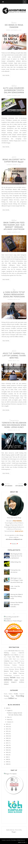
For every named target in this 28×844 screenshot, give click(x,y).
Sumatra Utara (8, 673)
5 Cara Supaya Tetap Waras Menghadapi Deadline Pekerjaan (14, 294)
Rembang (19, 667)
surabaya (21, 682)
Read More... (6, 75)
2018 (7, 740)
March (9, 719)
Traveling (20, 696)
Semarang (11, 669)
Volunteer (6, 698)
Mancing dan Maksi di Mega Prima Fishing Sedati (16, 596)
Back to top (21, 842)
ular (16, 698)
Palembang (6, 665)
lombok (22, 680)
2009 (7, 761)
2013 (7, 752)
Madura (16, 661)
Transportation (14, 420)
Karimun (6, 659)
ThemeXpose (13, 840)
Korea (18, 659)
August (9, 710)
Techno (6, 696)
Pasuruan (21, 665)
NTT (19, 663)
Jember (22, 657)
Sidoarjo (17, 669)
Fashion (10, 693)
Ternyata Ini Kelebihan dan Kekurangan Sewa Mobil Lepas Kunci (14, 425)
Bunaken (14, 652)
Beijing (22, 650)
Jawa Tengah (7, 657)
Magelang (22, 661)
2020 (7, 736)
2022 (7, 731)
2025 (7, 724)
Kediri (10, 659)
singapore (14, 682)
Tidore (22, 675)
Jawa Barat (21, 654)
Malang (6, 663)
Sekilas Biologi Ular (15, 562)
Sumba (15, 673)
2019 (7, 738)
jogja (16, 680)
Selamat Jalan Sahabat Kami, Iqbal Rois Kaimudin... (16, 604)
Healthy (16, 693)
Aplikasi (14, 86)
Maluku (11, 663)
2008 (7, 764)
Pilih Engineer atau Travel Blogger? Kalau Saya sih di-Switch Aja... (16, 580)
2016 (7, 745)
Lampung (6, 661)
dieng (22, 677)
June (8, 717)
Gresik (12, 654)
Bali (9, 650)
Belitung (6, 652)
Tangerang (21, 673)
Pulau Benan (13, 667)
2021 (7, 733)
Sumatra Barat (8, 671)
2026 (7, 708)
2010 (7, 759)
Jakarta (16, 654)
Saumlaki (6, 669)
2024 (7, 726)
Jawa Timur (15, 657)
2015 (7, 747)
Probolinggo (7, 667)
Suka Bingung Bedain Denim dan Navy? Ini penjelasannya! (16, 556)
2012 (7, 754)
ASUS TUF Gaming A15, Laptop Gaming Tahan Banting (14, 355)
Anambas (6, 650)
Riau (23, 667)
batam (12, 677)
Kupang (22, 659)
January (9, 722)
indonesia (8, 680)
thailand (6, 684)
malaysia (6, 682)
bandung (6, 677)
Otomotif (21, 693)
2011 (7, 757)
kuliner (11, 698)
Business (14, 22)
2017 (7, 743)
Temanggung (16, 675)
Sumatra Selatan (19, 671)
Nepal (22, 663)
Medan (15, 663)
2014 (7, 750)
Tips (14, 290)
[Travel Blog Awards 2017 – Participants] (13, 619)
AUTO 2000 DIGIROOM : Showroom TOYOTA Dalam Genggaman (14, 90)
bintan (18, 677)
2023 (7, 729)
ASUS (14, 157)
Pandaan (14, 665)
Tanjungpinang (8, 675)
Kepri (14, 659)
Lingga (12, 661)
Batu (19, 650)
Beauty (5, 693)
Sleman (22, 669)
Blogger (14, 832)
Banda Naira (14, 650)
